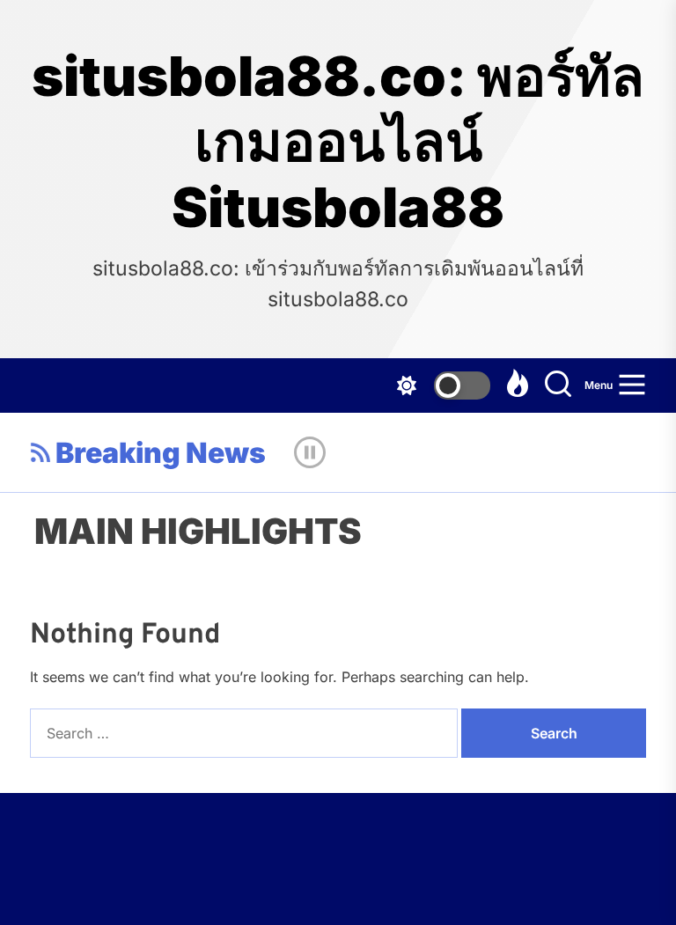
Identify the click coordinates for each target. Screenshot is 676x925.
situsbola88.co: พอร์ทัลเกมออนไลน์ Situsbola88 (338, 142)
